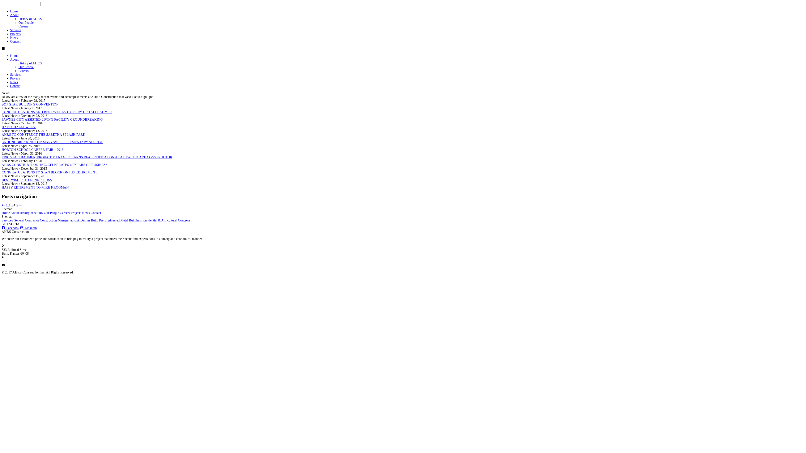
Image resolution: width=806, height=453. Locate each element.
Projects (15, 34)
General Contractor (26, 220)
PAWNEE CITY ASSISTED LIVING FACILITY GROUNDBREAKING (52, 119)
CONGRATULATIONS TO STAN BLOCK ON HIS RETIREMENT (49, 172)
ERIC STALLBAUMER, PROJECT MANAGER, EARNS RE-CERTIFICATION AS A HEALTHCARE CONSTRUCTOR (87, 157)
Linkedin (30, 228)
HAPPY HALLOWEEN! (19, 127)
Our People (26, 22)
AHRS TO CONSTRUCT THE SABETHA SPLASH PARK (43, 134)
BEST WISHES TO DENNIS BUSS (27, 180)
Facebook (12, 228)
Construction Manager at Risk (60, 220)
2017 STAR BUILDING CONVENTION (30, 104)
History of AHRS (30, 19)
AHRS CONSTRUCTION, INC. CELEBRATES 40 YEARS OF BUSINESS (54, 165)
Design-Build (89, 220)
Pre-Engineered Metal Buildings (120, 220)
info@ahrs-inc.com (14, 268)
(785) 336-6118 (12, 261)
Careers (23, 26)
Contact (15, 41)
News (14, 37)
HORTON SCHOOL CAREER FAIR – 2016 (32, 149)
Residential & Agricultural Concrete (166, 220)
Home (14, 11)
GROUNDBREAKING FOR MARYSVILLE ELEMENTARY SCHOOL (52, 142)
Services (15, 30)
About (14, 15)
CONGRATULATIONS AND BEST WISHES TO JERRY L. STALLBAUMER (57, 112)
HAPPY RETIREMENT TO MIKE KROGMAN (35, 187)
